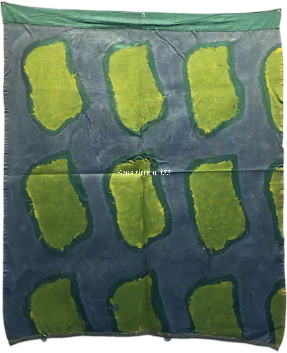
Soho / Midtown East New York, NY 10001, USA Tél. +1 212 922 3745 (99, 313)
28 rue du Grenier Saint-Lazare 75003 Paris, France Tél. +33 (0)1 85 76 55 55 (34, 313)
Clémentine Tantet (76, 346)
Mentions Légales (228, 346)
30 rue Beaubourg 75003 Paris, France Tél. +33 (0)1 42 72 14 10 (28, 285)
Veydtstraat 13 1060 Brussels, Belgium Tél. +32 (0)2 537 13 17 (97, 285)
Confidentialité (251, 346)
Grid (110, 346)
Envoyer (160, 317)
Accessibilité (270, 346)
